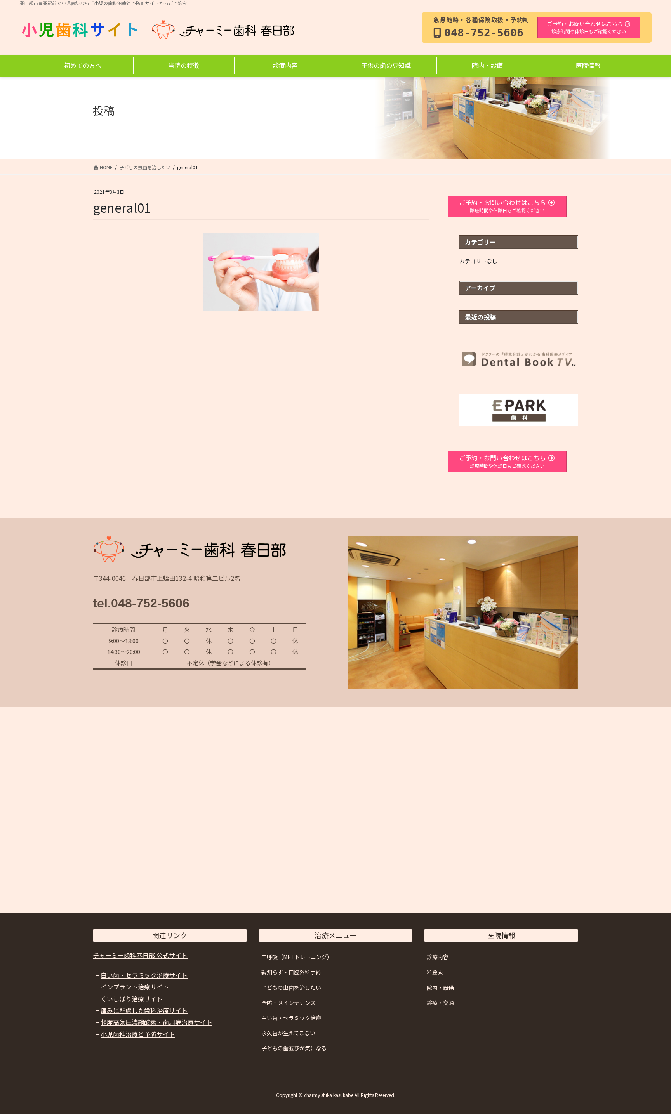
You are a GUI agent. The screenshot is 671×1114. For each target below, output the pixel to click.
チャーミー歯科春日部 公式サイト (140, 955)
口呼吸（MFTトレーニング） (296, 957)
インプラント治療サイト (135, 986)
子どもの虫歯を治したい (291, 987)
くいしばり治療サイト (132, 998)
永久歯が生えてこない (288, 1033)
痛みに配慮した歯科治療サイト (144, 1010)
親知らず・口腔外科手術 (291, 972)
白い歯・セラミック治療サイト (144, 975)
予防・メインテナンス (288, 1002)
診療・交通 (440, 1002)
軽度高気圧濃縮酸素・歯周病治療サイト (156, 1022)
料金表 (435, 972)
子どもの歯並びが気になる (294, 1048)
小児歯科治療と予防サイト (138, 1034)
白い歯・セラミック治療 (291, 1018)
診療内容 (437, 957)
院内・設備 (440, 987)
